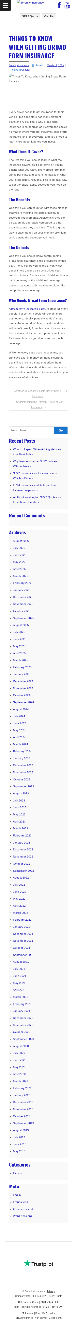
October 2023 (21, 779)
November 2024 (23, 688)
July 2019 (19, 1137)
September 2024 (23, 702)
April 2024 (19, 737)
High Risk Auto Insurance (27, 1307)
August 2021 (21, 961)
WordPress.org (22, 1215)
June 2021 (19, 975)
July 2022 (19, 884)
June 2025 (19, 639)
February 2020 (22, 1088)
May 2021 (19, 982)
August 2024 (21, 709)
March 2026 (20, 576)
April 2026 (19, 568)
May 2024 (19, 730)
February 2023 (22, 835)
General (25, 69)
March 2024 (20, 744)
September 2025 (23, 618)
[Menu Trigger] (5, 5)
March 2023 (20, 828)
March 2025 (20, 660)
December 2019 (23, 1102)
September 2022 (23, 870)
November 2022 (23, 856)
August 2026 (21, 540)
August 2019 (21, 1130)
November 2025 (23, 603)
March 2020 (20, 1081)
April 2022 (19, 905)
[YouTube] (67, 6)
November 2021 (23, 940)
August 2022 (21, 877)
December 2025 (23, 597)
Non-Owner (41, 1318)
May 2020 (19, 1067)
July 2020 (19, 1052)
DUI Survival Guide (28, 1302)
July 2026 (19, 547)
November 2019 (23, 1109)
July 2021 (19, 968)
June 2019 (19, 1144)
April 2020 (19, 1074)
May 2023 (19, 814)
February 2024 (22, 751)
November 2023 (23, 772)
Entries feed (20, 1201)
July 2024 (19, 716)
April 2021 (19, 989)
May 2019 (19, 1151)
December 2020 (23, 1017)
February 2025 (22, 667)
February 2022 (22, 919)
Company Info (22, 1296)
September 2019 (23, 1123)
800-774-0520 (39, 1296)
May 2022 (19, 898)
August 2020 (21, 1046)
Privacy (51, 1291)
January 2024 (21, 758)
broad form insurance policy (28, 308)
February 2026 (22, 582)
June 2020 (19, 1060)
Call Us (49, 16)
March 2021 (20, 996)
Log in (17, 1194)
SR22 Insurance (24, 1318)
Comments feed (23, 1209)
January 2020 (21, 1095)
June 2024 (19, 723)
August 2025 (21, 625)
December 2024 (23, 681)
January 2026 (21, 590)
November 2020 (23, 1025)
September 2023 (23, 786)
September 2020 (23, 1039)
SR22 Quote (30, 16)
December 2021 (23, 933)
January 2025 (21, 674)
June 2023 (19, 807)
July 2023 (19, 800)
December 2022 (23, 849)
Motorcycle (28, 1313)
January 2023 (21, 842)
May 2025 (19, 646)
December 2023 (23, 765)
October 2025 (21, 611)
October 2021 (21, 947)
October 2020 (21, 1031)
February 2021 (22, 1004)
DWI (60, 1307)
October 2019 (21, 1116)
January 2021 (21, 1010)
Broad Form (55, 1318)
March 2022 (20, 912)
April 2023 (19, 821)
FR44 (54, 1307)
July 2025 (19, 632)
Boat (37, 1313)
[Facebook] (59, 6)
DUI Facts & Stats (49, 1302)
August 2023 (21, 793)
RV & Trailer (48, 1313)
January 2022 (21, 926)
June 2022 (19, 891)
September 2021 (23, 954)
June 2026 (19, 555)
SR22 (46, 1307)
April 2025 (19, 653)
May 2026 (19, 561)
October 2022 (21, 863)
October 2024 (21, 695)
